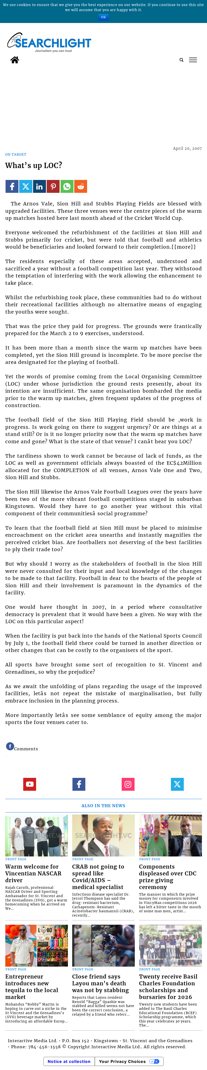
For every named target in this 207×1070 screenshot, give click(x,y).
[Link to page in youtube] (29, 784)
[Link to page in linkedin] (39, 186)
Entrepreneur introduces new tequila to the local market (31, 987)
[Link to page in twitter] (25, 186)
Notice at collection (69, 1061)
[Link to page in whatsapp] (67, 186)
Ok (103, 17)
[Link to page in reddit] (80, 186)
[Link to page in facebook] (12, 186)
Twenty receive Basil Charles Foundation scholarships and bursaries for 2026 (168, 987)
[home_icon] (14, 60)
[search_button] (181, 60)
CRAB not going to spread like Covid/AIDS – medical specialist (98, 877)
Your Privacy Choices (122, 1061)
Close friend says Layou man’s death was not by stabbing (100, 983)
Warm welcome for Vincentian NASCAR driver (33, 874)
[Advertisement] (103, 103)
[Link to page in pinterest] (53, 186)
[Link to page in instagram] (128, 784)
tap (192, 59)
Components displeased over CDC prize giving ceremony (168, 877)
